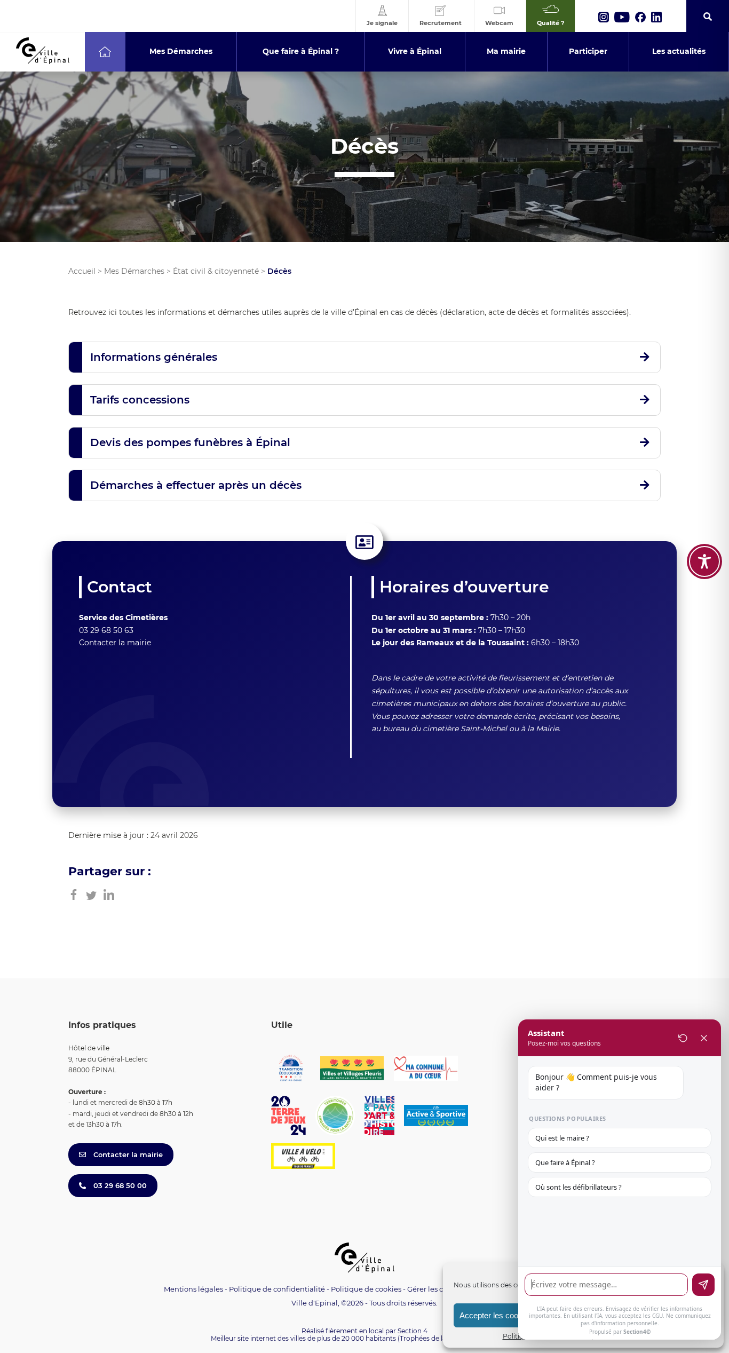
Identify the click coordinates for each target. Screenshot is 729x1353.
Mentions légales (193, 1289)
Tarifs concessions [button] (139, 399)
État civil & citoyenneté (216, 271)
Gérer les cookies (436, 1289)
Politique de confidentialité (277, 1289)
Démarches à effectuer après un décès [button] (196, 485)
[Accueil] (105, 52)
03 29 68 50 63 (106, 630)
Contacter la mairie (115, 642)
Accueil (82, 271)
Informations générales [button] (153, 357)
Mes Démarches (134, 271)
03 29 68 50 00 (119, 1185)
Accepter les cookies (496, 1315)
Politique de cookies (366, 1289)
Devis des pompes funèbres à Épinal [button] (190, 442)
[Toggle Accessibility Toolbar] (704, 561)
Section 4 (412, 1331)
